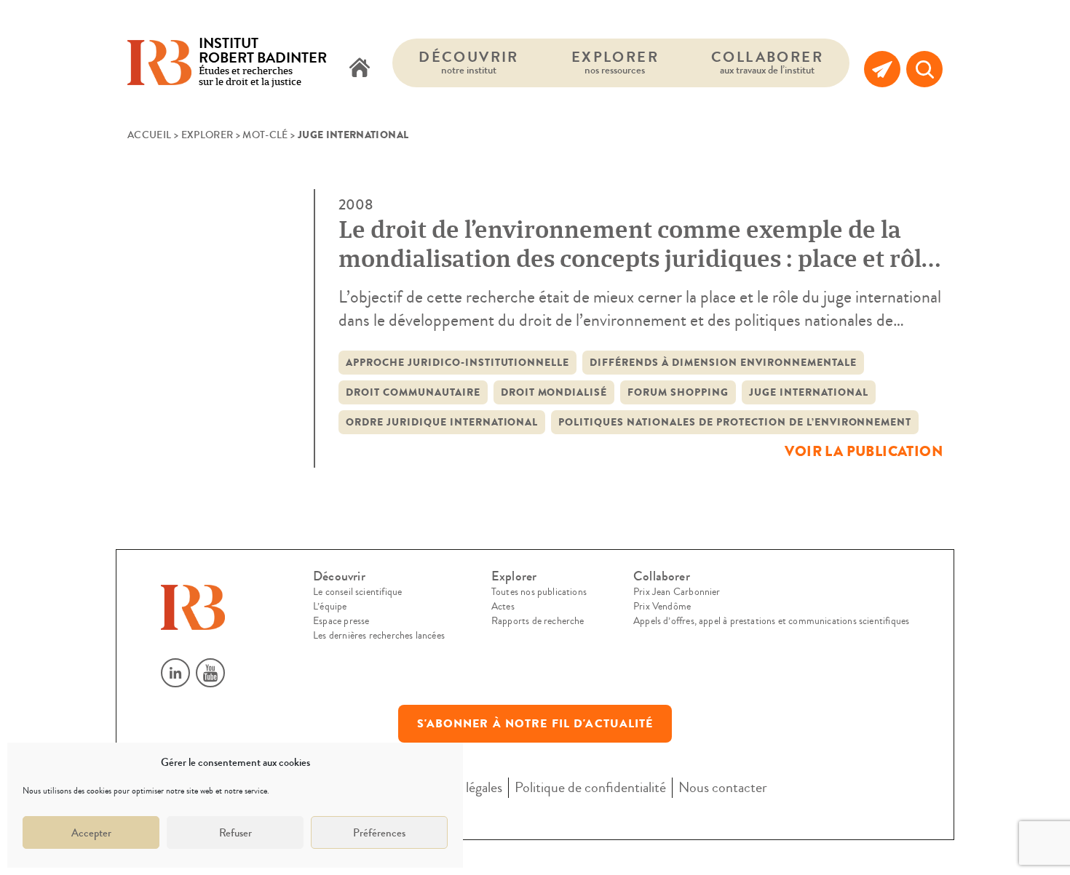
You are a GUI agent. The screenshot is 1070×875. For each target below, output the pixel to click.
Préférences (379, 833)
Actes (503, 606)
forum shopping (678, 392)
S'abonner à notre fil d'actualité (535, 723)
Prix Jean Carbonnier (677, 592)
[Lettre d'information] (882, 69)
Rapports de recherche (537, 621)
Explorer (615, 62)
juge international (808, 392)
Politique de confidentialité (590, 787)
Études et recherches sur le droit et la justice (263, 63)
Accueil (149, 135)
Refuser (235, 833)
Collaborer (767, 62)
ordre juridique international (442, 422)
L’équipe (329, 606)
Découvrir (469, 62)
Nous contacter (722, 787)
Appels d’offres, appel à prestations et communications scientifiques (771, 621)
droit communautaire (413, 392)
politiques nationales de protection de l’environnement (734, 422)
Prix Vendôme (662, 606)
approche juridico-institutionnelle (457, 362)
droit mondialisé (554, 392)
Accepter (91, 833)
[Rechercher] (924, 69)
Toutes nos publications (539, 592)
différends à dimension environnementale (723, 362)
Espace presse (341, 621)
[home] (359, 69)
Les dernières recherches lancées (379, 635)
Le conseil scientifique (357, 592)
